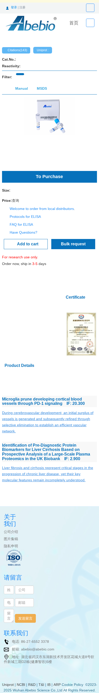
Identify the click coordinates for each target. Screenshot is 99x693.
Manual (21, 88)
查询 (15, 200)
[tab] (20, 74)
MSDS (42, 88)
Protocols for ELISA (25, 217)
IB (49, 685)
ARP (57, 685)
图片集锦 (11, 539)
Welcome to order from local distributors (42, 209)
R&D (32, 685)
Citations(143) (17, 50)
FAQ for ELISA (21, 224)
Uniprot (8, 685)
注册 (22, 7)
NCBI (21, 685)
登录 (14, 7)
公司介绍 (11, 532)
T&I (41, 685)
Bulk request (73, 244)
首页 (73, 22)
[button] (9, 131)
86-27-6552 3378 (35, 641)
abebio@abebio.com (37, 649)
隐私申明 (11, 546)
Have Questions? (23, 232)
